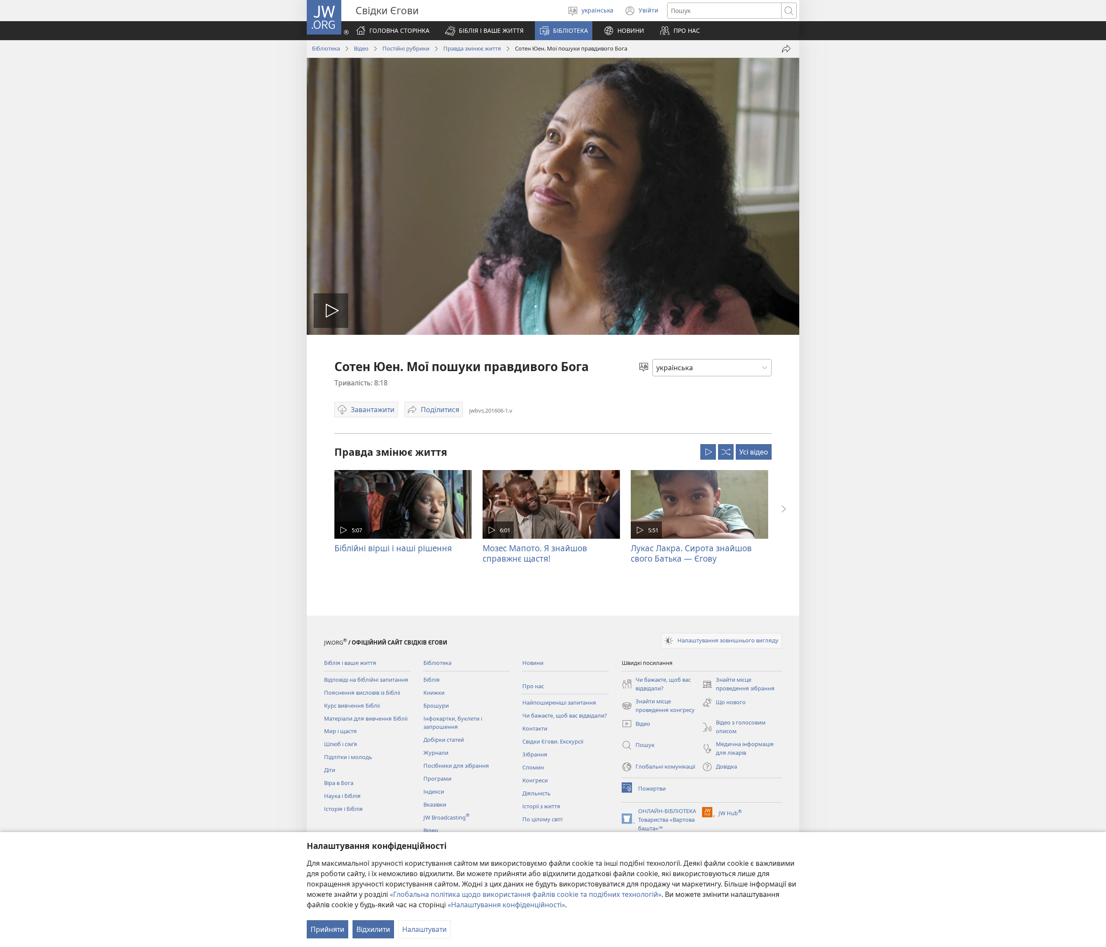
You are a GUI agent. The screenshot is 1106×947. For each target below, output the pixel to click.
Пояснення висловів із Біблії (362, 692)
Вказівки (434, 804)
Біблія (431, 679)
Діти (329, 770)
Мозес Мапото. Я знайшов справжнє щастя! (535, 553)
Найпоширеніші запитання (559, 702)
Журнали (435, 752)
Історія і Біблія (343, 809)
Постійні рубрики (405, 48)
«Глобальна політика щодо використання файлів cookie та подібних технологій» (525, 894)
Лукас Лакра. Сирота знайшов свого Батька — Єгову (691, 553)
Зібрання (534, 754)
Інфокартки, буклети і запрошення (452, 723)
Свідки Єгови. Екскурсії (552, 741)
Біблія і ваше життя (350, 663)
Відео (361, 48)
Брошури (436, 705)
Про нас (533, 686)
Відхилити (373, 929)
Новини (532, 663)
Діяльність (536, 793)
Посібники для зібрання (456, 765)
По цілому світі (542, 819)
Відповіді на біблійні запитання (366, 679)
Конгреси (535, 780)
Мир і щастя (340, 731)
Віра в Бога (338, 783)
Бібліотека (326, 48)
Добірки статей (443, 740)
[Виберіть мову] (644, 368)
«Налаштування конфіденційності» (506, 904)
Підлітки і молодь (348, 757)
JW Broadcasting (446, 817)
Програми (437, 778)
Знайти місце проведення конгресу (658, 706)
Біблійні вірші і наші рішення (393, 548)
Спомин (533, 767)
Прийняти (327, 929)
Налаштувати (424, 929)
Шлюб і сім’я (340, 744)
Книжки (434, 692)
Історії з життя (541, 806)
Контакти (534, 728)
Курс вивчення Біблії (352, 705)
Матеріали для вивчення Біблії (365, 718)
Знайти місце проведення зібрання (738, 684)
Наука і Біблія (342, 796)
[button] (484, 30)
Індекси (433, 791)
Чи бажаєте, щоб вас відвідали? (564, 715)
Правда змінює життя (472, 48)
